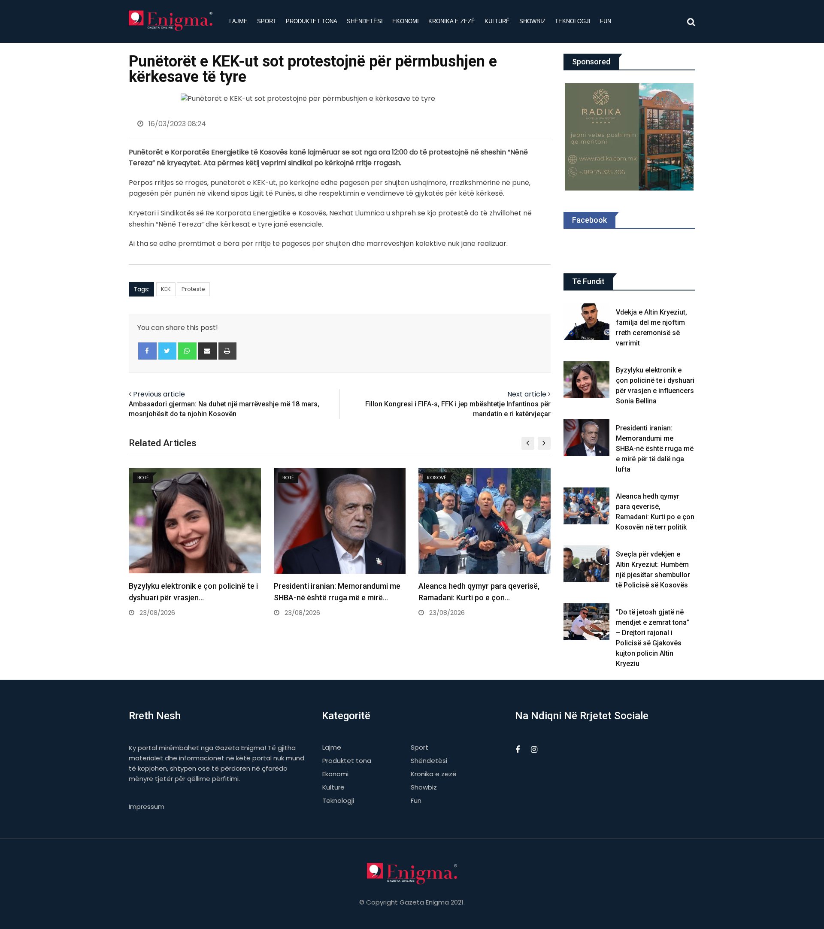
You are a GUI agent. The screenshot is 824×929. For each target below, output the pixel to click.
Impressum (146, 806)
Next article (526, 394)
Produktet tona (311, 21)
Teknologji (573, 21)
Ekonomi (405, 21)
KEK (166, 289)
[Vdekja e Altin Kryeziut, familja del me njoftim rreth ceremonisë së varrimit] (586, 321)
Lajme (238, 21)
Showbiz (532, 21)
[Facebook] (147, 351)
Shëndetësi (365, 21)
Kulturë (497, 21)
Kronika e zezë (451, 21)
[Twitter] (167, 351)
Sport (266, 21)
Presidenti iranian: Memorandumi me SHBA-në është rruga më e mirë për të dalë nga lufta (655, 448)
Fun (605, 21)
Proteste (193, 289)
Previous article (159, 394)
